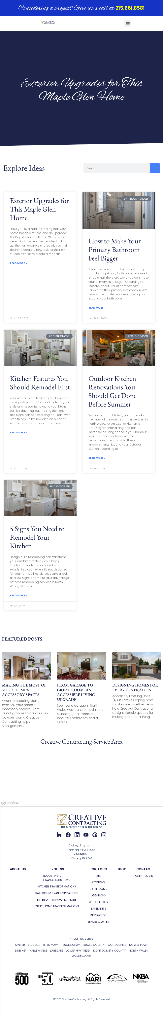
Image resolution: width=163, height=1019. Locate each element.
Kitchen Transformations (57, 886)
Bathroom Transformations (56, 893)
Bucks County (94, 945)
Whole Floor (98, 902)
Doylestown (138, 945)
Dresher (20, 951)
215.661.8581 (130, 8)
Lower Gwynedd (78, 951)
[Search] (155, 168)
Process (56, 869)
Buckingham (71, 945)
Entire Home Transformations (57, 906)
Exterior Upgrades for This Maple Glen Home (39, 209)
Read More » (18, 263)
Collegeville (117, 945)
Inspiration (98, 915)
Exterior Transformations (57, 900)
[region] (81, 776)
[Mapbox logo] (10, 803)
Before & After (98, 922)
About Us (18, 869)
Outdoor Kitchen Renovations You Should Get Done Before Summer (112, 391)
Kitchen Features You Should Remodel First (40, 383)
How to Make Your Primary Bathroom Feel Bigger (114, 249)
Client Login (144, 876)
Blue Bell (34, 945)
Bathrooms (98, 889)
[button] (127, 23)
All (98, 876)
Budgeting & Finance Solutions (56, 878)
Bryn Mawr (51, 945)
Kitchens (98, 882)
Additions (98, 895)
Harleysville (38, 951)
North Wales (138, 951)
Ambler (20, 945)
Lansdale (56, 951)
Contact (144, 869)
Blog (122, 869)
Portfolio (98, 869)
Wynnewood (81, 956)
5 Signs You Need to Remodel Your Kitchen (37, 537)
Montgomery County (109, 951)
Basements (98, 909)
